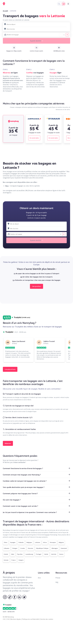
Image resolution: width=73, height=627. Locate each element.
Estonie (6, 560)
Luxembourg (29, 554)
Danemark (64, 548)
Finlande (21, 542)
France (14, 560)
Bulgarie (61, 542)
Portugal (38, 554)
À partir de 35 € (35, 41)
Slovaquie (53, 542)
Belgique (29, 542)
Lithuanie (6, 548)
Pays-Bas (20, 554)
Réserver (8, 443)
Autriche (53, 554)
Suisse (61, 554)
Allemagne (55, 548)
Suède (46, 554)
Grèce (45, 542)
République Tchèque (42, 548)
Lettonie (37, 542)
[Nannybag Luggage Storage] (4, 3)
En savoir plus (34, 138)
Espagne (12, 542)
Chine (5, 542)
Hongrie (21, 560)
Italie (12, 554)
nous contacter (19, 462)
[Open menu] (68, 4)
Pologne (14, 548)
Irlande (6, 554)
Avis (39, 578)
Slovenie (30, 548)
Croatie (22, 548)
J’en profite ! (36, 286)
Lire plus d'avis (10, 369)
